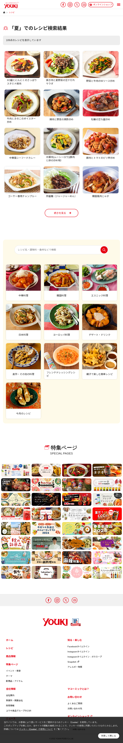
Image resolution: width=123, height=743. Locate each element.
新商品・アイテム (14, 681)
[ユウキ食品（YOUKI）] (10, 5)
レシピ (9, 648)
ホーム (9, 640)
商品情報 (11, 656)
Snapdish (72, 662)
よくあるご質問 (75, 703)
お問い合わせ (75, 697)
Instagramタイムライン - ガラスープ (85, 657)
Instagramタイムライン (79, 651)
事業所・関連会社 (14, 700)
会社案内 (10, 695)
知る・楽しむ (75, 640)
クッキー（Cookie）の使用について (36, 729)
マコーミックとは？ (78, 689)
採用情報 (10, 705)
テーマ (9, 676)
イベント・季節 (13, 671)
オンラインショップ (78, 716)
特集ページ (12, 664)
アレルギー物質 (75, 667)
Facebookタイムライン (78, 646)
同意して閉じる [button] (108, 736)
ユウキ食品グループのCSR (18, 710)
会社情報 (11, 689)
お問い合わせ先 (75, 708)
